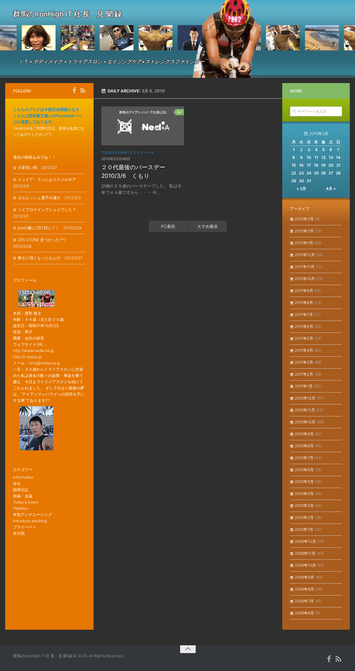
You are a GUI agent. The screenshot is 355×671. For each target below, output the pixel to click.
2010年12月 (305, 398)
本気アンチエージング (32, 514)
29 (293, 180)
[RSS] (83, 90)
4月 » (331, 188)
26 (323, 173)
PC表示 (168, 226)
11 (316, 157)
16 (301, 165)
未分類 (19, 533)
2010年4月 (304, 493)
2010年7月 (304, 457)
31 (309, 180)
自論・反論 (22, 495)
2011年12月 (305, 254)
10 (309, 157)
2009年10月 (305, 565)
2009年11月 (305, 553)
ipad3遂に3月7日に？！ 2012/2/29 (50, 227)
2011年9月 (304, 290)
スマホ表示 (207, 226)
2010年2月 (304, 517)
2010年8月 (304, 445)
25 (316, 173)
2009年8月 (304, 589)
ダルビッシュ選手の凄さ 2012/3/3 (49, 197)
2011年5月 (304, 338)
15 (294, 165)
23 (301, 173)
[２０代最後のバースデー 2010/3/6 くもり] (142, 125)
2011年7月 (304, 314)
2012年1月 (304, 242)
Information (23, 477)
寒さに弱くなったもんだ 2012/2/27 (50, 257)
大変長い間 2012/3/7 (37, 167)
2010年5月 (304, 481)
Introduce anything (30, 520)
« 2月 (301, 188)
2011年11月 (304, 266)
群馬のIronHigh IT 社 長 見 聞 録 (67, 14)
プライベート (144, 152)
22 (293, 173)
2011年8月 (304, 302)
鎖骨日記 (21, 489)
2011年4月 (304, 350)
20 (330, 165)
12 (323, 157)
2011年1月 (304, 386)
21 (338, 165)
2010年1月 (304, 529)
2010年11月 (305, 410)
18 (316, 165)
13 (331, 157)
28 (338, 173)
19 (323, 165)
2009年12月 (305, 541)
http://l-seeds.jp (27, 356)
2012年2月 (304, 230)
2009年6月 (304, 613)
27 (330, 173)
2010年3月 (304, 505)
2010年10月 (305, 421)
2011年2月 (304, 374)
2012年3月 (304, 218)
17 (309, 165)
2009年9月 (304, 577)
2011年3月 (304, 362)
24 (308, 173)
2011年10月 (305, 278)
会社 (17, 483)
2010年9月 (304, 433)
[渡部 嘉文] (74, 90)
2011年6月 (304, 326)
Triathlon (20, 508)
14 (338, 157)
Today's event (115, 152)
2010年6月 (304, 469)
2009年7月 (304, 601)
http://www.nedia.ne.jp (33, 350)
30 (301, 180)
